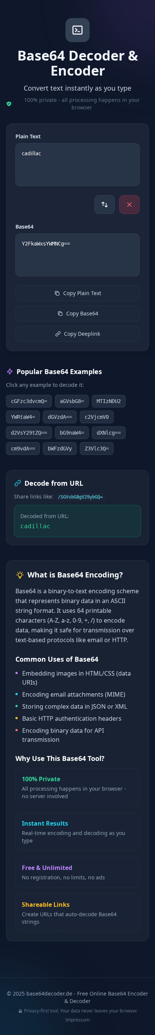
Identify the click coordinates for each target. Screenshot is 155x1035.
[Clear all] (129, 204)
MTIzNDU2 (109, 401)
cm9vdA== (23, 449)
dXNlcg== (109, 433)
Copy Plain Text (82, 293)
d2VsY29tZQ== (29, 433)
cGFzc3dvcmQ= (29, 401)
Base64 (24, 226)
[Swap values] (104, 204)
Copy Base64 (82, 313)
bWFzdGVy (60, 449)
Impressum (77, 1020)
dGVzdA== (60, 417)
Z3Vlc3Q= (97, 449)
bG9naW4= (72, 433)
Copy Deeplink (82, 333)
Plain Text (28, 136)
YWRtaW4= (23, 417)
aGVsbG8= (72, 401)
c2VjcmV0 (97, 417)
